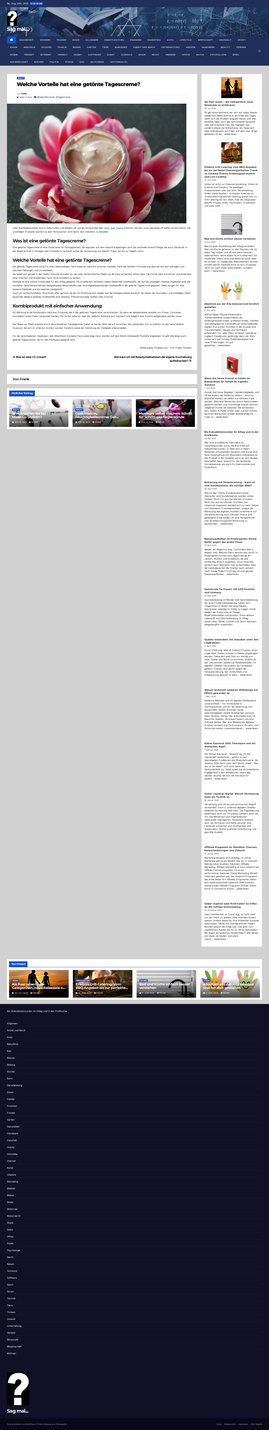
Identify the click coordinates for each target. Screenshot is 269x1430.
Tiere (105, 47)
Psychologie (218, 54)
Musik (142, 54)
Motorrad (97, 62)
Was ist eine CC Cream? (31, 357)
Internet (46, 54)
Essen (13, 47)
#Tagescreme (63, 97)
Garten (91, 47)
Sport (242, 40)
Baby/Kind (121, 47)
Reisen (77, 47)
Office (186, 54)
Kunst (111, 54)
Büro (236, 54)
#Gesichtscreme (46, 97)
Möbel (14, 54)
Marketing (154, 40)
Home (219, 1424)
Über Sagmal (256, 1424)
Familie (62, 47)
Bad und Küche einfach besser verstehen (230, 238)
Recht (155, 54)
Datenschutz (230, 1424)
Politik (54, 62)
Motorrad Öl (119, 62)
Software (94, 54)
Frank (24, 93)
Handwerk (208, 47)
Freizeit (29, 54)
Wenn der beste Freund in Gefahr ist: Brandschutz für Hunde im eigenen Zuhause (227, 381)
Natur (200, 54)
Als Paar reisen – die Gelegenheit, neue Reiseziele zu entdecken (38, 987)
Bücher (39, 62)
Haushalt (225, 40)
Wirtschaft (205, 40)
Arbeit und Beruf (144, 47)
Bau (81, 62)
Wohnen (45, 40)
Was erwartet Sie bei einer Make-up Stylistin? (33, 415)
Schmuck (126, 54)
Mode (75, 40)
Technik (61, 40)
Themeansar (61, 1424)
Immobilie (29, 47)
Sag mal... (17, 29)
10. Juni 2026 (85, 993)
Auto (170, 40)
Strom (69, 62)
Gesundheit (26, 40)
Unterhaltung (170, 47)
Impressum (243, 1424)
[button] (260, 51)
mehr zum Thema (113, 228)
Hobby (78, 54)
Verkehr (170, 54)
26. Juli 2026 (22, 993)
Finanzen (135, 40)
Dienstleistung (114, 40)
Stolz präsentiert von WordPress (21, 1424)
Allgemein (91, 40)
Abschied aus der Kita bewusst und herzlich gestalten (228, 986)
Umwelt (63, 54)
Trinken (241, 47)
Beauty (225, 47)
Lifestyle (186, 40)
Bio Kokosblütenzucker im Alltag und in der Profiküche (37, 1011)
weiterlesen (230, 134)
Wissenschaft (19, 62)
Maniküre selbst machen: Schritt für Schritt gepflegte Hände (165, 415)
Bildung (46, 47)
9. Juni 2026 (148, 993)
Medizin (190, 47)
